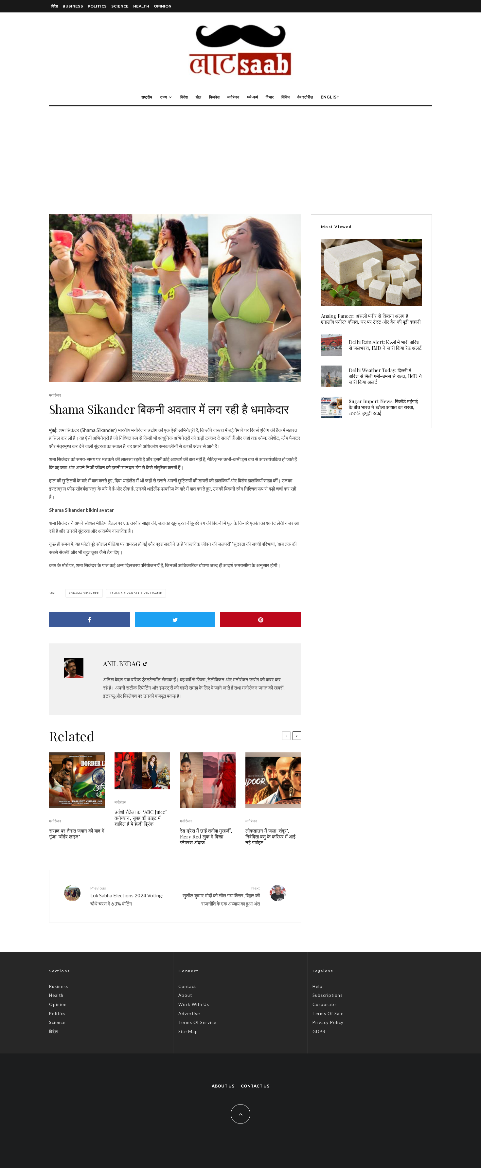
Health (141, 6)
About (185, 995)
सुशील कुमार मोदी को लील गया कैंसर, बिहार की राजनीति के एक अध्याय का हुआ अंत (221, 896)
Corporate (324, 1004)
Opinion (162, 6)
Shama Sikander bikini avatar (137, 593)
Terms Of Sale (328, 1013)
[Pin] (260, 619)
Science (120, 6)
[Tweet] (175, 619)
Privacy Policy (328, 1022)
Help (317, 986)
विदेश (54, 6)
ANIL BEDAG (121, 663)
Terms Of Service (197, 1022)
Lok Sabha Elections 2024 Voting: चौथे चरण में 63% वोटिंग (126, 896)
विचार (270, 97)
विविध (285, 97)
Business (72, 6)
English (330, 97)
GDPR (319, 1031)
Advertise (189, 1013)
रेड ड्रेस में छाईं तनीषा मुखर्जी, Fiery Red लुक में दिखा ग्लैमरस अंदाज (206, 836)
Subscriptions (327, 995)
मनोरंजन (233, 97)
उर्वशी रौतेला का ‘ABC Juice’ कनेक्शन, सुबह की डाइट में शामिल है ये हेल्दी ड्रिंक (141, 818)
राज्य (163, 97)
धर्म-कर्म (252, 97)
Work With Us (193, 1004)
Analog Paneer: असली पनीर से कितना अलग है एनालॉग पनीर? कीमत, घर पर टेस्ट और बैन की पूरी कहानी (370, 319)
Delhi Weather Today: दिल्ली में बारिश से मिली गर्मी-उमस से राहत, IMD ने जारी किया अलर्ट (385, 376)
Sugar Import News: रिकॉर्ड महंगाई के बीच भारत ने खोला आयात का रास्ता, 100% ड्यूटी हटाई (383, 407)
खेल (198, 97)
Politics (97, 6)
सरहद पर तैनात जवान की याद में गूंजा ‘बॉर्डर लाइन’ (76, 833)
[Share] (89, 619)
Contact (187, 986)
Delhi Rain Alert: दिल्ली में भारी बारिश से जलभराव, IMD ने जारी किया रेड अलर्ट (385, 345)
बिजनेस (214, 97)
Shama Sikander (85, 593)
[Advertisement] (240, 155)
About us (223, 1086)
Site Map (188, 1031)
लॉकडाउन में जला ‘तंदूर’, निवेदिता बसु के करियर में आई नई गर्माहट (270, 836)
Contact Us (255, 1086)
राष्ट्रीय (146, 97)
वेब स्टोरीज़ (305, 97)
